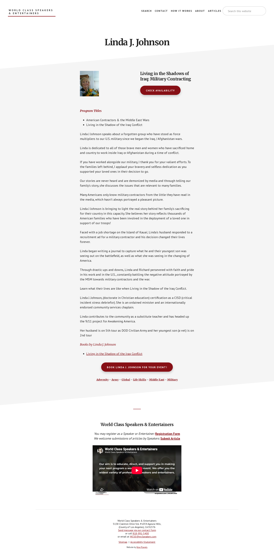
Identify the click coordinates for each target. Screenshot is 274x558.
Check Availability (160, 90)
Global (125, 379)
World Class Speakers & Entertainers (31, 12)
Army (115, 379)
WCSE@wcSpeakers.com (143, 536)
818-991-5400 (141, 533)
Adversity (102, 379)
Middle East (156, 379)
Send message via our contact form (137, 530)
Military (172, 379)
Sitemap (123, 542)
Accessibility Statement (142, 542)
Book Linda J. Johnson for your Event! (137, 367)
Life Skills (139, 379)
